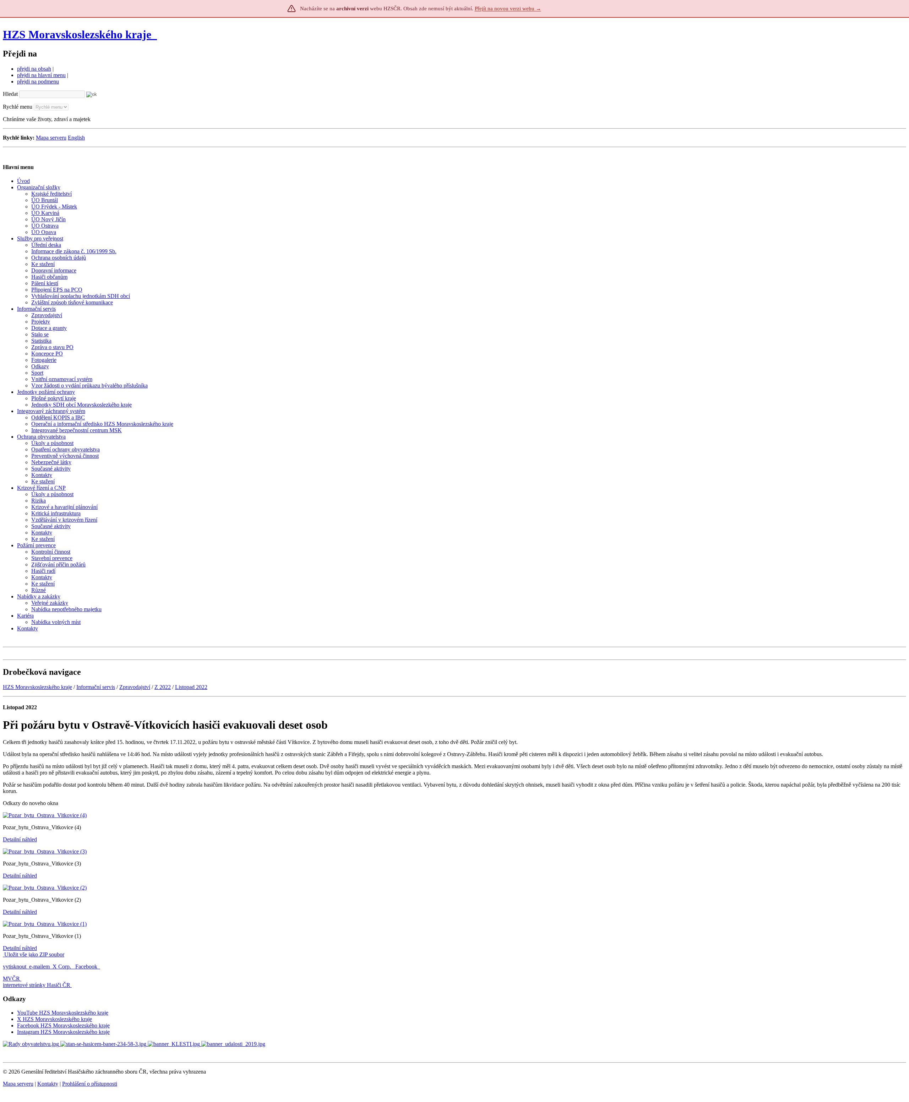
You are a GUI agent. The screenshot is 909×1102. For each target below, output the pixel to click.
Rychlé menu (17, 107)
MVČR (11, 979)
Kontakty (47, 1084)
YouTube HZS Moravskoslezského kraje (62, 1013)
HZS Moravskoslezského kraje (77, 34)
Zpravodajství (134, 687)
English (76, 138)
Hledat (10, 94)
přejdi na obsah (34, 69)
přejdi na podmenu (38, 81)
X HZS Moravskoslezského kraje (54, 1019)
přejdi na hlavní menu (41, 75)
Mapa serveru (51, 138)
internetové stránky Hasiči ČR (36, 985)
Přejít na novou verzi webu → (508, 8)
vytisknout (14, 966)
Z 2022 (162, 687)
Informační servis (95, 687)
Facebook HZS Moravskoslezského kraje (63, 1025)
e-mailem (39, 966)
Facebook (87, 966)
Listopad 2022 (191, 687)
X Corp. (62, 966)
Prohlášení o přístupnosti (89, 1084)
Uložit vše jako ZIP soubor (33, 954)
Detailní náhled (20, 839)
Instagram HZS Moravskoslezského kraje (63, 1032)
